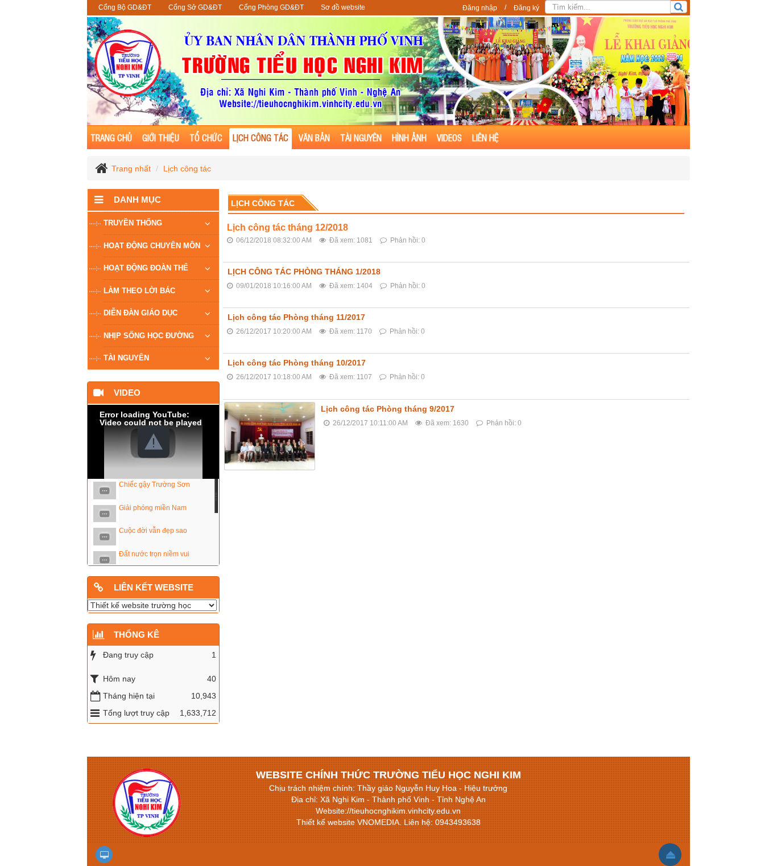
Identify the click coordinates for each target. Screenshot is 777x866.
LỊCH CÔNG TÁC (260, 137)
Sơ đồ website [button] (343, 7)
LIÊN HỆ (485, 137)
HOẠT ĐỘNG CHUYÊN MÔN (152, 245)
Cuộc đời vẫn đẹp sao (153, 531)
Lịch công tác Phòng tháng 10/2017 (297, 362)
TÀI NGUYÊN (361, 137)
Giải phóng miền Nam (153, 508)
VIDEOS (449, 137)
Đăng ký (526, 8)
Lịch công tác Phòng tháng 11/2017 (296, 317)
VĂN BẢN (314, 137)
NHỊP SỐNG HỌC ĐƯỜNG (149, 335)
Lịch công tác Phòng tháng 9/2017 (387, 408)
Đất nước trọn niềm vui (154, 554)
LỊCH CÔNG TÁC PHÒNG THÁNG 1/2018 (304, 271)
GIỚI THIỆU (160, 137)
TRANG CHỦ (111, 137)
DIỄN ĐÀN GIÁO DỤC (140, 313)
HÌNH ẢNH (409, 137)
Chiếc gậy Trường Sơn (154, 485)
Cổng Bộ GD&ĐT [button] (124, 7)
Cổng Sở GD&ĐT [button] (195, 7)
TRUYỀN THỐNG (133, 223)
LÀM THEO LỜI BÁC (139, 290)
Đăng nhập (479, 8)
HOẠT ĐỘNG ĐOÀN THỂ (146, 268)
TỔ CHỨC (205, 137)
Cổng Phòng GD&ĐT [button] (271, 7)
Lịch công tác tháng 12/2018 (287, 227)
